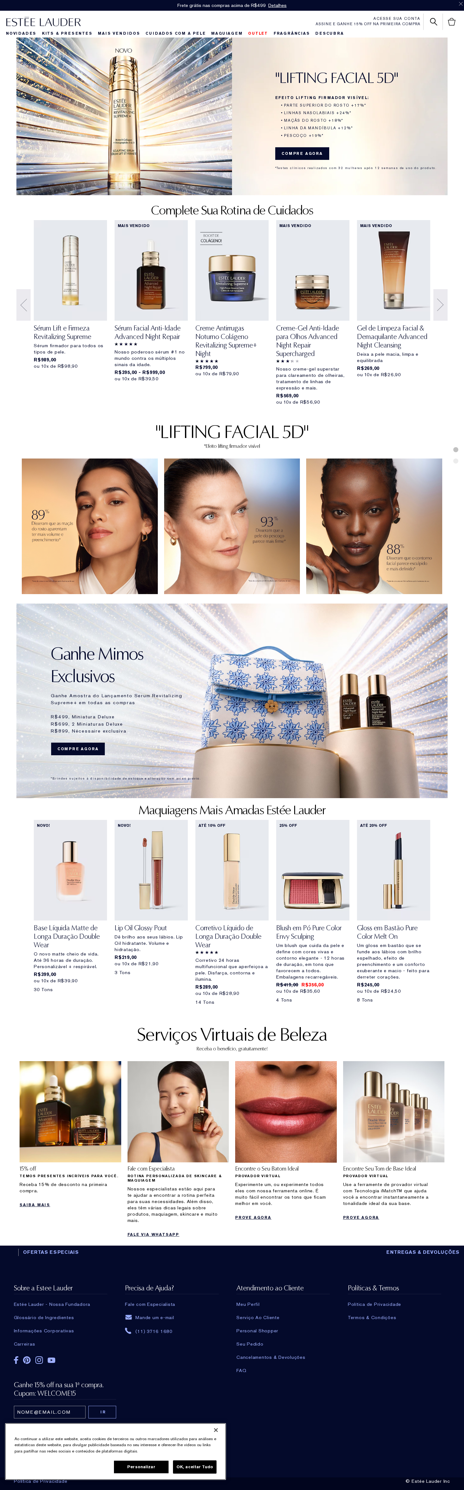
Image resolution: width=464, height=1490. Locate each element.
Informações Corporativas (44, 1331)
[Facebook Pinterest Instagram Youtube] (60, 1361)
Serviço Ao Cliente (258, 1317)
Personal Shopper (257, 1331)
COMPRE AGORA (302, 153)
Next (440, 305)
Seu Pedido (250, 1344)
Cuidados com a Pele (175, 33)
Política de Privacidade (40, 1481)
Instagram (39, 1360)
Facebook (16, 1360)
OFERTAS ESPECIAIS (51, 1252)
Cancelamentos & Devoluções (271, 1357)
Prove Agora (253, 1217)
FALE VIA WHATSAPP (154, 1234)
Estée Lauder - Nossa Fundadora (52, 1304)
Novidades (21, 33)
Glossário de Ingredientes (44, 1317)
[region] (115, 1451)
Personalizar (141, 1467)
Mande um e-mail (154, 1317)
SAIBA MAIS (35, 1204)
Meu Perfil (248, 1304)
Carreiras (24, 1344)
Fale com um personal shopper (255, 5)
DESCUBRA (329, 33)
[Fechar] (216, 1430)
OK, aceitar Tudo (194, 1467)
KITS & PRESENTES (67, 33)
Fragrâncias (292, 33)
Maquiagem (226, 33)
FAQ (241, 1370)
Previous (23, 305)
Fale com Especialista (150, 1304)
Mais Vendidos (119, 33)
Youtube (51, 1360)
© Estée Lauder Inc (428, 1481)
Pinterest (27, 1360)
